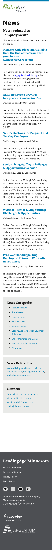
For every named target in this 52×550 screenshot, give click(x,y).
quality (41, 371)
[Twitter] (5, 489)
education (12, 371)
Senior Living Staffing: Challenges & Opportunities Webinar (25, 166)
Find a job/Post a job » (18, 406)
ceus (20, 371)
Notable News (18, 321)
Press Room (9, 481)
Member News (19, 326)
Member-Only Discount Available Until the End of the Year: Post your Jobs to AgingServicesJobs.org (25, 55)
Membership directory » (19, 398)
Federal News (18, 316)
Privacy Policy (10, 476)
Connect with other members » (22, 394)
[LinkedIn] (28, 489)
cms (29, 374)
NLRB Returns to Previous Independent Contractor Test (22, 96)
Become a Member (12, 467)
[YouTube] (20, 489)
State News (17, 312)
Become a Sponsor (12, 472)
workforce (26, 368)
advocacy (21, 374)
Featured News (19, 307)
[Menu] (48, 7)
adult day (11, 374)
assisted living (13, 368)
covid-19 (37, 368)
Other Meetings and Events (25, 338)
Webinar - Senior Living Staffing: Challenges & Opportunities (24, 211)
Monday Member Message (24, 343)
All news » (17, 348)
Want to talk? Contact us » (20, 402)
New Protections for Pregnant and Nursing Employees (25, 134)
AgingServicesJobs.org (26, 75)
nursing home (30, 371)
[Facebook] (13, 489)
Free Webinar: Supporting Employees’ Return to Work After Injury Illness (25, 258)
